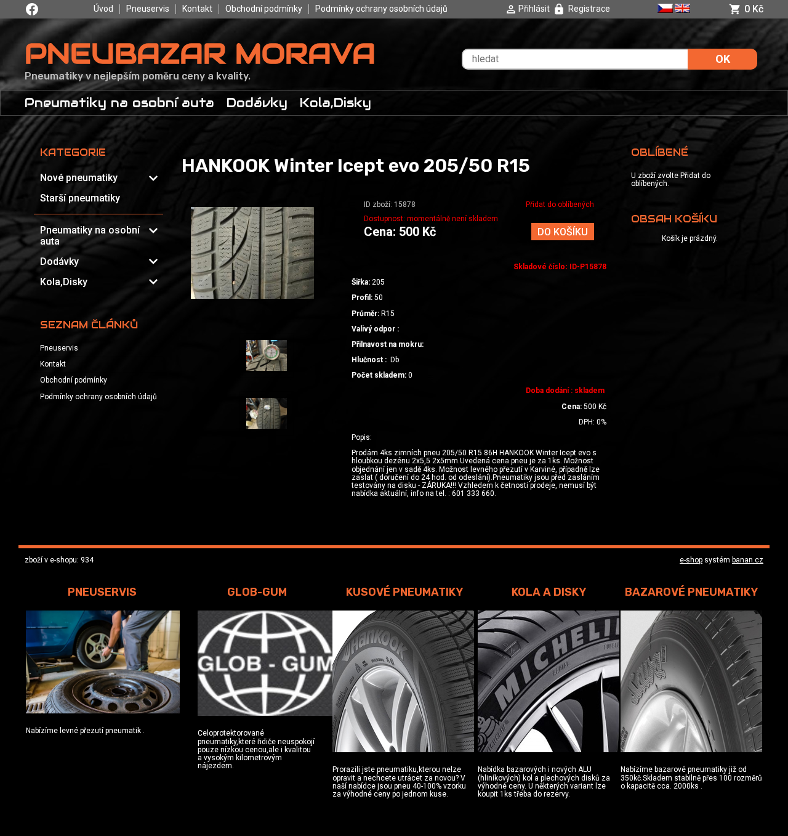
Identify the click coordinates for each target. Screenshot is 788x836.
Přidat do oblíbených (560, 204)
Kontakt (197, 9)
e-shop (691, 560)
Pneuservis (147, 9)
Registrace (589, 9)
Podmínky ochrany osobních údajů (381, 9)
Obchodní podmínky (263, 9)
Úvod (103, 9)
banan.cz (747, 560)
